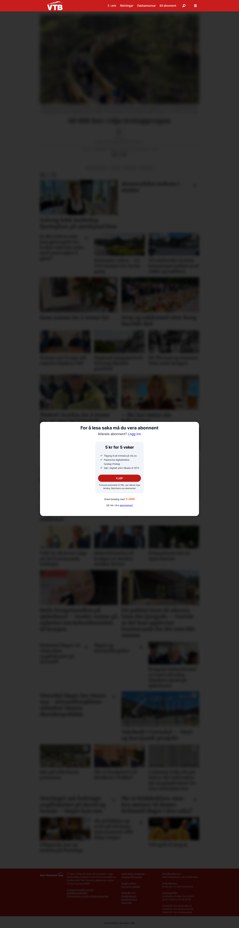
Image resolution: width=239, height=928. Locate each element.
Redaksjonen (128, 896)
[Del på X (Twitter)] (119, 154)
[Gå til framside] (55, 5)
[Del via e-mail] (124, 154)
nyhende (130, 168)
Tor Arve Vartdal (130, 886)
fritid (115, 168)
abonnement (126, 505)
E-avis (112, 5)
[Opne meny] (195, 5)
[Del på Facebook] (114, 154)
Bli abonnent (167, 5)
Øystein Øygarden (131, 877)
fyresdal (146, 168)
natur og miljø (96, 168)
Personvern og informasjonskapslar (88, 896)
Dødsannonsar (146, 5)
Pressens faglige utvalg (80, 889)
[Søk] (184, 5)
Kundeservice (129, 899)
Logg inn (119, 434)
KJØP (119, 478)
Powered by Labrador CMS (119, 923)
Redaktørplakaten (77, 893)
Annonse (126, 902)
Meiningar (126, 5)
